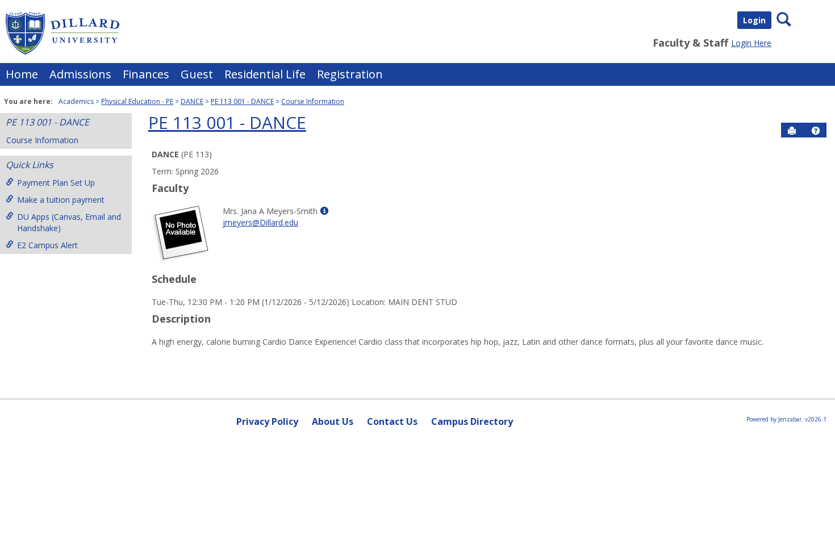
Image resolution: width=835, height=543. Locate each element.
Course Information (312, 101)
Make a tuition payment (61, 199)
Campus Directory (472, 421)
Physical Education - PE (137, 101)
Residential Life (265, 74)
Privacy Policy (267, 421)
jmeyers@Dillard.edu (260, 222)
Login (754, 20)
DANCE (192, 101)
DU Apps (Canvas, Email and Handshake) (69, 222)
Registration (350, 74)
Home (22, 74)
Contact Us (392, 421)
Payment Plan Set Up (56, 182)
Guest (197, 74)
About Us (332, 421)
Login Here (751, 42)
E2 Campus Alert (47, 245)
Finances (146, 74)
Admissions (80, 74)
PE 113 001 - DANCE (242, 101)
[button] (815, 130)
